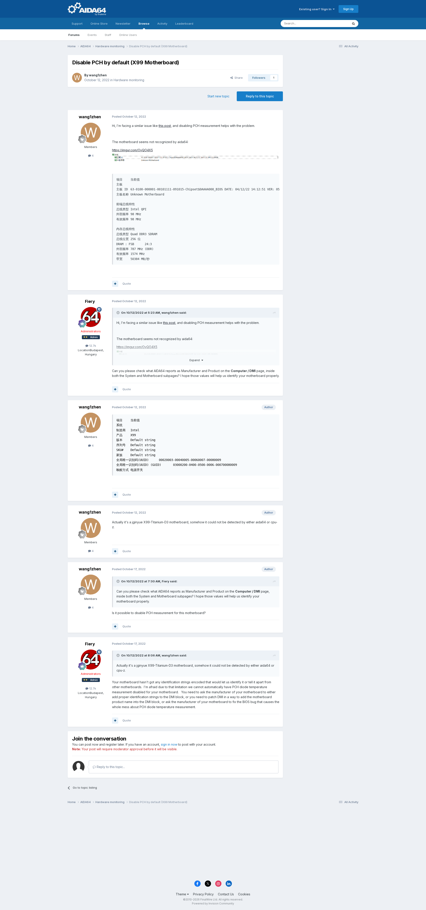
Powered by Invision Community (213, 903)
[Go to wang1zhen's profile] (77, 78)
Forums (74, 35)
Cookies (244, 894)
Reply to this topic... (110, 767)
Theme (181, 894)
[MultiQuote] (115, 284)
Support (77, 23)
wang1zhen (98, 75)
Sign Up (348, 9)
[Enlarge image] (195, 157)
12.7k (92, 345)
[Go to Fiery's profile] (91, 317)
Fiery (90, 301)
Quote (126, 283)
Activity (162, 23)
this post (165, 126)
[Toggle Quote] (118, 312)
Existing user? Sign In (316, 9)
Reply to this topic (260, 96)
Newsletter (123, 23)
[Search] (353, 23)
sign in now (169, 744)
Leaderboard (184, 23)
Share (238, 77)
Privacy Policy (203, 894)
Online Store (99, 23)
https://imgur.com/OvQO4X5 (132, 150)
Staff (108, 35)
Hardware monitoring (129, 80)
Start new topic (218, 96)
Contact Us (226, 894)
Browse (143, 23)
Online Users (128, 35)
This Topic (336, 23)
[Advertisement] (322, 84)
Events (92, 35)
